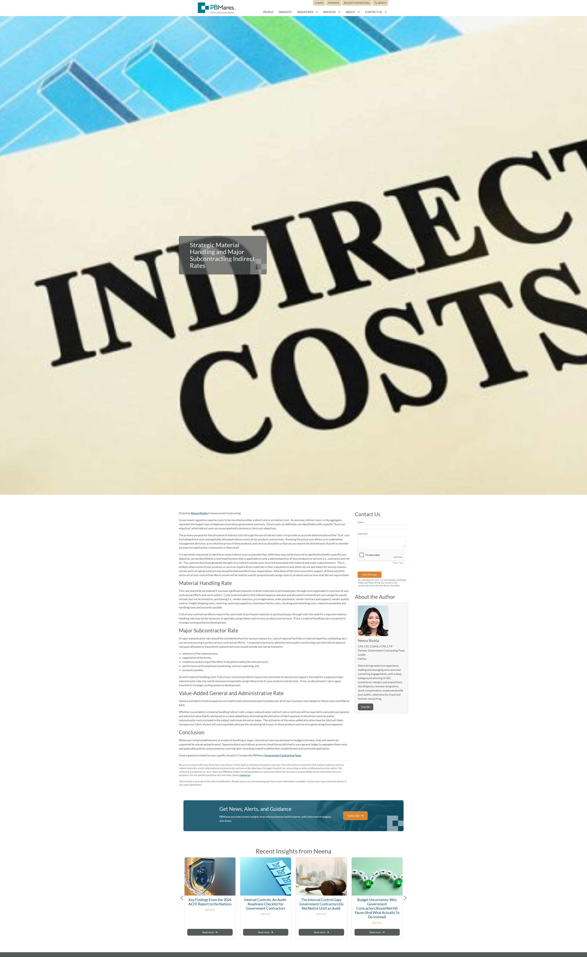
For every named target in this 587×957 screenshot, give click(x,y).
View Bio (365, 706)
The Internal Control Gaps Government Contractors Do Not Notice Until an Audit (321, 904)
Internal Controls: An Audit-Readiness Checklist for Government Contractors (265, 904)
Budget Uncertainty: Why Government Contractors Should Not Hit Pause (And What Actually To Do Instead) (377, 908)
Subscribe (353, 815)
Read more (208, 932)
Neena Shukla (199, 513)
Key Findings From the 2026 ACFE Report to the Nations (209, 902)
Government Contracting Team (282, 755)
